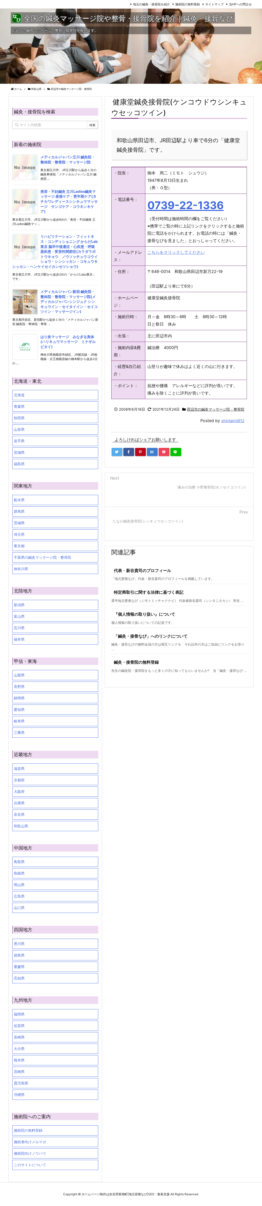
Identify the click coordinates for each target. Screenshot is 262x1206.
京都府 (19, 780)
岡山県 (19, 884)
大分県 (19, 1048)
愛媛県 (19, 966)
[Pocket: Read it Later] (164, 452)
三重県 (19, 732)
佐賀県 (19, 1025)
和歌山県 (36, 88)
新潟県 (19, 605)
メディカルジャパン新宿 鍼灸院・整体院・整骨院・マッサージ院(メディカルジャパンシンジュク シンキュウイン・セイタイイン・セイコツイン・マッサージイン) (69, 301)
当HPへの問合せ (240, 4)
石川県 (19, 628)
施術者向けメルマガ (30, 1142)
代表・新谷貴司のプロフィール (142, 570)
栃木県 (19, 500)
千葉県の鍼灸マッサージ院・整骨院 (42, 557)
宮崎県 (19, 1071)
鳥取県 (19, 861)
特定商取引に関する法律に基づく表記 (148, 592)
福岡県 (19, 1014)
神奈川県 (21, 569)
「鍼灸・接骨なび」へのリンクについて (151, 636)
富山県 (19, 616)
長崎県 (19, 1037)
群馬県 (19, 511)
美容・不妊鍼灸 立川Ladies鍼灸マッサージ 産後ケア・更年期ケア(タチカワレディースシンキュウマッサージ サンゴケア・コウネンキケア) (69, 201)
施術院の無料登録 (187, 4)
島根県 (19, 873)
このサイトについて (30, 1165)
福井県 (19, 639)
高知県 (19, 978)
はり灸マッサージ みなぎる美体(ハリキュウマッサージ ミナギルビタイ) (68, 342)
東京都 (19, 546)
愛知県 (19, 709)
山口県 (19, 907)
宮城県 (19, 452)
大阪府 (19, 791)
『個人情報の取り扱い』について (144, 614)
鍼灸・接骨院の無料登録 (136, 662)
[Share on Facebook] (128, 452)
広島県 (19, 896)
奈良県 (19, 814)
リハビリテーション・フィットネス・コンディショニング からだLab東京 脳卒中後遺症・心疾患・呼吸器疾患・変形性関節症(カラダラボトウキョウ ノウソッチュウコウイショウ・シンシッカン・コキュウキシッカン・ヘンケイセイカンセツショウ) (55, 251)
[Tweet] (117, 452)
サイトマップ (214, 4)
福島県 (19, 464)
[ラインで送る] (175, 452)
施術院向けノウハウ (30, 1153)
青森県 (19, 406)
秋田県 (19, 418)
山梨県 (19, 675)
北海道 (19, 395)
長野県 (19, 686)
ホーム (18, 88)
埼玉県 (19, 534)
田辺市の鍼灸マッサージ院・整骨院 (71, 88)
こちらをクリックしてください (176, 252)
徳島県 (19, 955)
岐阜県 (19, 721)
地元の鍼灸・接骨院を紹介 (151, 4)
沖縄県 (19, 1094)
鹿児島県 (21, 1083)
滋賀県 (19, 768)
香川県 (19, 943)
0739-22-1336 (185, 205)
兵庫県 (19, 803)
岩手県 (19, 441)
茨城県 (19, 523)
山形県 (19, 429)
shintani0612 (232, 420)
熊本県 (19, 1060)
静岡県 (19, 698)
